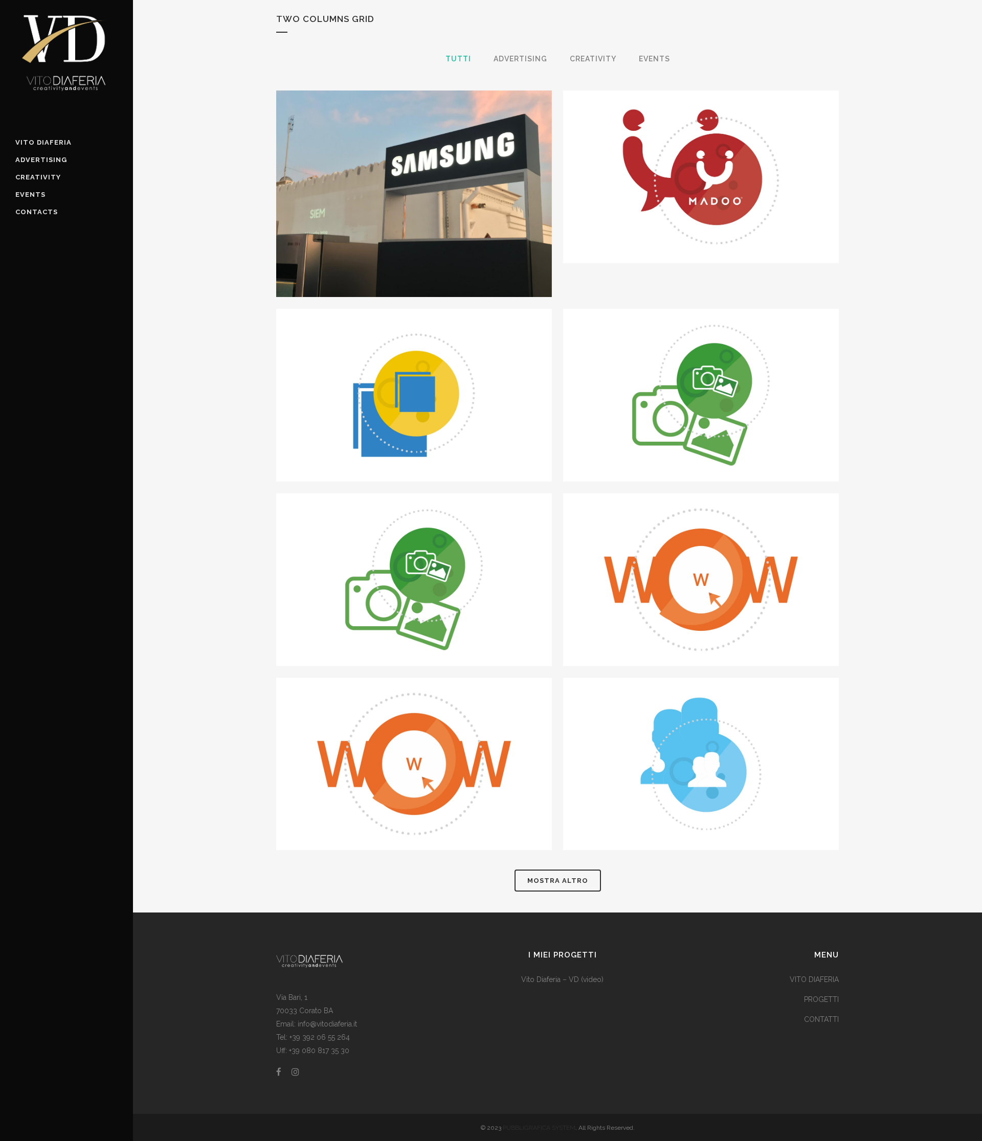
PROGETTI (821, 999)
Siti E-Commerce (414, 738)
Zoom (393, 213)
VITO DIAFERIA (814, 979)
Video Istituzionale (701, 369)
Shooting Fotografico (414, 554)
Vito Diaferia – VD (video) (562, 979)
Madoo (701, 151)
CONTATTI (821, 1019)
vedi (437, 213)
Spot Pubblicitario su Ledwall (414, 369)
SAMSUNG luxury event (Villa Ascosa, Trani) (414, 168)
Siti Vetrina (701, 554)
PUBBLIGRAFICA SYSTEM (539, 1127)
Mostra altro (557, 880)
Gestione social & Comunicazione (701, 738)
